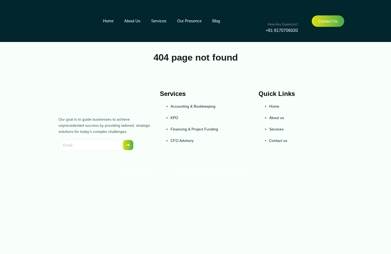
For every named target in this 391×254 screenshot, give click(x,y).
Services (159, 21)
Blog (216, 21)
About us (132, 21)
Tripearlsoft (259, 173)
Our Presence (189, 21)
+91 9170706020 (282, 30)
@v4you (162, 173)
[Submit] (128, 145)
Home (108, 21)
